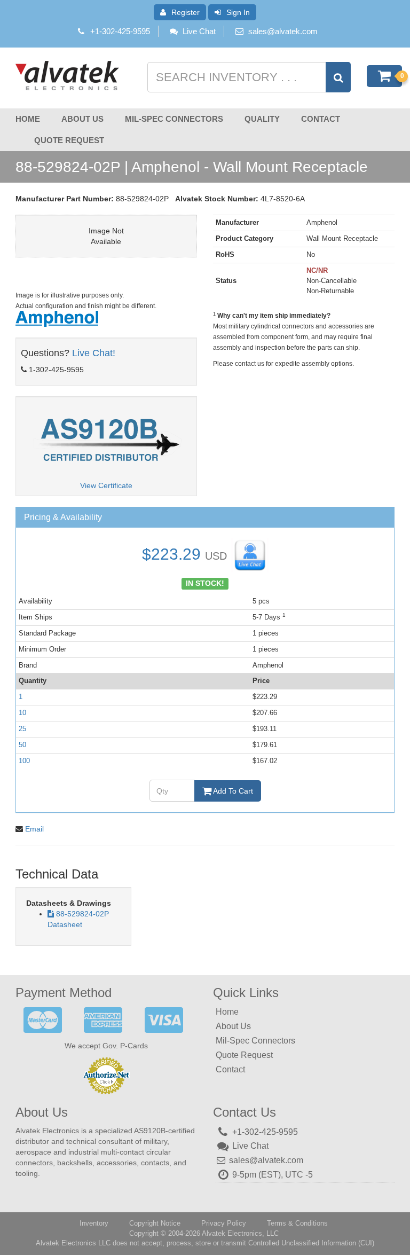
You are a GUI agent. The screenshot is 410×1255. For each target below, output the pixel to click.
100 (24, 761)
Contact (320, 118)
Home (27, 118)
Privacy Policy (223, 1223)
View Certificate (106, 485)
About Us (82, 118)
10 (22, 713)
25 (22, 729)
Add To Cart (232, 791)
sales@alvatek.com (283, 31)
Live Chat (199, 31)
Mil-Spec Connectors (174, 118)
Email (34, 829)
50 (22, 745)
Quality (262, 118)
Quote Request (69, 140)
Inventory (94, 1223)
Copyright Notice (154, 1223)
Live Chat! (93, 353)
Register (185, 12)
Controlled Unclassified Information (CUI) (311, 1243)
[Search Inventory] (338, 77)
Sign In (238, 12)
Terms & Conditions (297, 1223)
